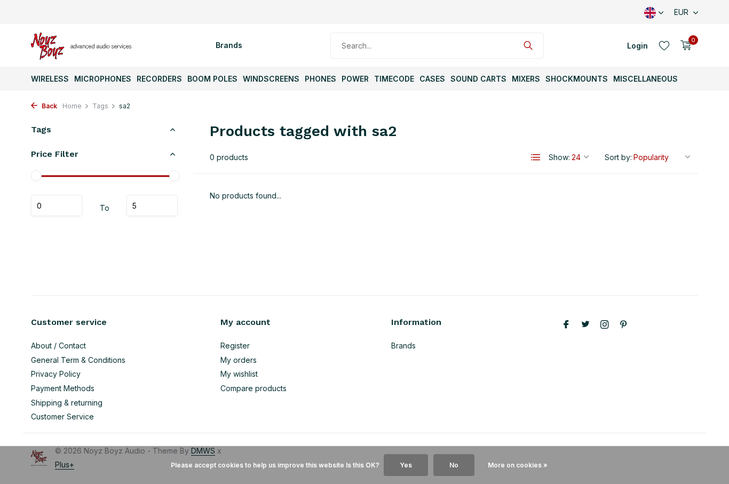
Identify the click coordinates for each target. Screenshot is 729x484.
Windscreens (271, 78)
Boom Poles (212, 78)
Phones (320, 78)
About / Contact (58, 345)
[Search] (528, 45)
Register (235, 345)
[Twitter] (585, 325)
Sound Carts (478, 78)
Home (72, 106)
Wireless (50, 78)
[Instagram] (604, 325)
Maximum (152, 206)
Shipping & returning (66, 402)
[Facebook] (566, 325)
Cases (432, 78)
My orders (238, 359)
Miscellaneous (645, 78)
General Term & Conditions (78, 359)
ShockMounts (576, 78)
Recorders (159, 78)
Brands (229, 45)
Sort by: (618, 157)
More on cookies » (518, 465)
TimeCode (394, 78)
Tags (100, 106)
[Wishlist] (664, 45)
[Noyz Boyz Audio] (84, 45)
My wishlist (239, 373)
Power (355, 78)
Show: (559, 157)
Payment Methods (62, 388)
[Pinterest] (624, 325)
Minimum (56, 206)
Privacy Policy (56, 373)
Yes (406, 465)
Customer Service (62, 416)
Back (48, 106)
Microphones (102, 78)
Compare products (253, 388)
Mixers (526, 78)
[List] (536, 157)
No (453, 465)
